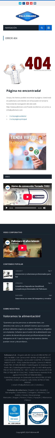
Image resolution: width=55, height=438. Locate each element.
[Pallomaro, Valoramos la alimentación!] (27, 15)
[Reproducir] (6, 208)
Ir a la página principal (18, 119)
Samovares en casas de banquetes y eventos (33, 298)
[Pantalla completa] (48, 204)
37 (51, 271)
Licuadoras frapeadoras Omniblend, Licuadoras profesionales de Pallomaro (31, 287)
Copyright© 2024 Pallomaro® (27, 432)
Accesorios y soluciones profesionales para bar (33, 275)
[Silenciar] (44, 208)
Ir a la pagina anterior (18, 116)
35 (51, 283)
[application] (27, 196)
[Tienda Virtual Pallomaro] (27, 151)
